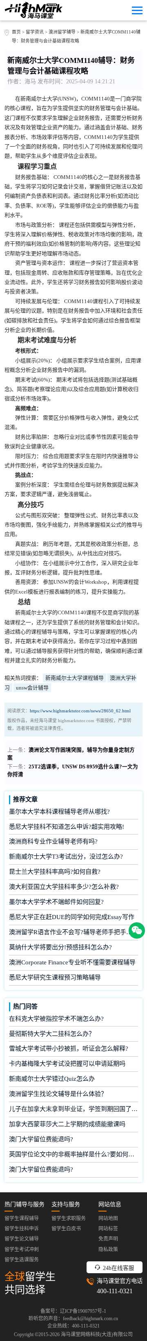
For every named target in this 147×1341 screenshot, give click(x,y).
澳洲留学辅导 (62, 31)
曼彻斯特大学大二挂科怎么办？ (52, 1034)
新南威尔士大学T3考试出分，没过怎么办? (66, 856)
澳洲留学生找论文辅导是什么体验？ (58, 1094)
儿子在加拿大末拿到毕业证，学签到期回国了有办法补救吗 (73, 1109)
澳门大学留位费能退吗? (41, 1139)
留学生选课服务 (21, 1260)
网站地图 (108, 1218)
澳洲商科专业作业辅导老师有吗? (53, 841)
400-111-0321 (115, 1291)
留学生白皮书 (66, 1229)
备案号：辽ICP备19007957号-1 (73, 1311)
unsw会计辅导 (32, 688)
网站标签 (108, 1229)
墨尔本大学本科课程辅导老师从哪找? (59, 811)
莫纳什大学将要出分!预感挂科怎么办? (60, 947)
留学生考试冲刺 (21, 1249)
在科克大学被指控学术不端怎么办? (56, 1018)
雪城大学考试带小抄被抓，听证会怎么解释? (68, 1048)
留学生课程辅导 (21, 1218)
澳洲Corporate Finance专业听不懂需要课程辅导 (72, 962)
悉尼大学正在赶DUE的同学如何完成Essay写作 (71, 917)
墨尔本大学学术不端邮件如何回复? (56, 902)
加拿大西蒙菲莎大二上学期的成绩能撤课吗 (67, 1124)
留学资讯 (35, 31)
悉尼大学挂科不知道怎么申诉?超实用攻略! (66, 826)
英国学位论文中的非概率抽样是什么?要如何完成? (73, 1154)
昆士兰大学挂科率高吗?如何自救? (54, 871)
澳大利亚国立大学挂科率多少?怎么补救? (64, 887)
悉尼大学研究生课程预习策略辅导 (55, 977)
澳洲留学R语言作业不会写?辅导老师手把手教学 (73, 932)
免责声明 (108, 1239)
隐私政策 (108, 1249)
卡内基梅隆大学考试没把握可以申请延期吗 (67, 1063)
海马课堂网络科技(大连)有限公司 (97, 1334)
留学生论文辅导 (21, 1239)
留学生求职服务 (68, 1218)
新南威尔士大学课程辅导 (74, 678)
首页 (16, 31)
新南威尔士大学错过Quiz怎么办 (52, 1078)
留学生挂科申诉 (21, 1229)
